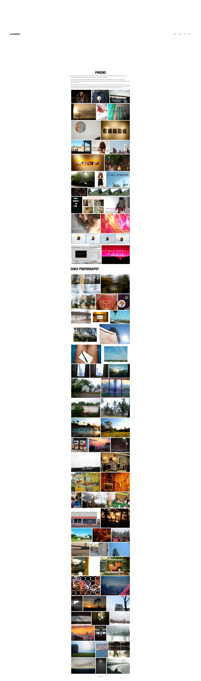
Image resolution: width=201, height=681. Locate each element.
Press (184, 34)
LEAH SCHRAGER (15, 34)
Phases (180, 34)
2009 (102, 676)
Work (174, 34)
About (189, 34)
